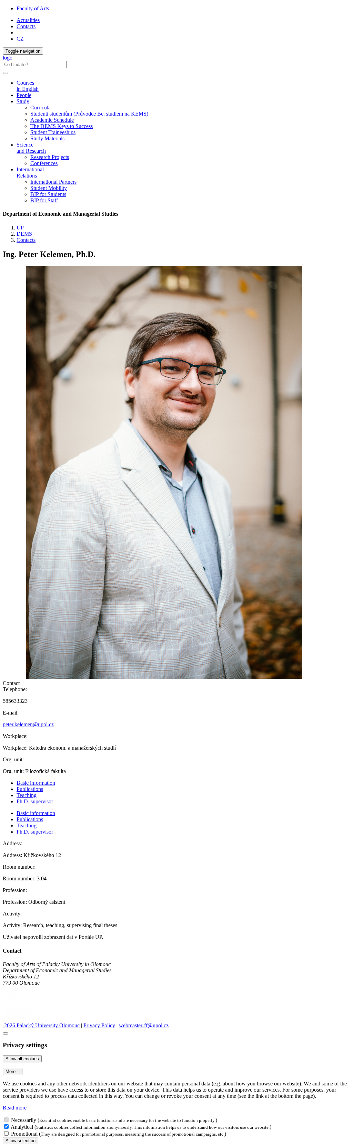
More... (13, 1071)
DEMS (24, 234)
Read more (15, 1108)
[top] (5, 1033)
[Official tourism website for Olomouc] (18, 1019)
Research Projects (49, 157)
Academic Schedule (52, 120)
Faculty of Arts (33, 8)
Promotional (24, 1134)
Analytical (22, 1127)
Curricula (40, 107)
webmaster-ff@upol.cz (144, 1025)
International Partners (53, 182)
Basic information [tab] (36, 783)
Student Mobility (48, 188)
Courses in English (28, 86)
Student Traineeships (52, 132)
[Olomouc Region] (26, 1001)
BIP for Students (48, 194)
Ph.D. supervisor (35, 801)
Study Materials (47, 138)
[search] (5, 73)
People (24, 95)
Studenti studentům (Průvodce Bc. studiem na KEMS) (89, 114)
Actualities (28, 20)
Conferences (44, 163)
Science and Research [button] (31, 148)
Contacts (26, 26)
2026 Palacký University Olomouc (41, 1025)
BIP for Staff (44, 200)
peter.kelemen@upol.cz (28, 724)
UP (20, 228)
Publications (30, 789)
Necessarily (23, 1120)
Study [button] (23, 101)
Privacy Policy (99, 1025)
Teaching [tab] (27, 795)
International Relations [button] (30, 173)
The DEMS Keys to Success (61, 126)
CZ (20, 39)
